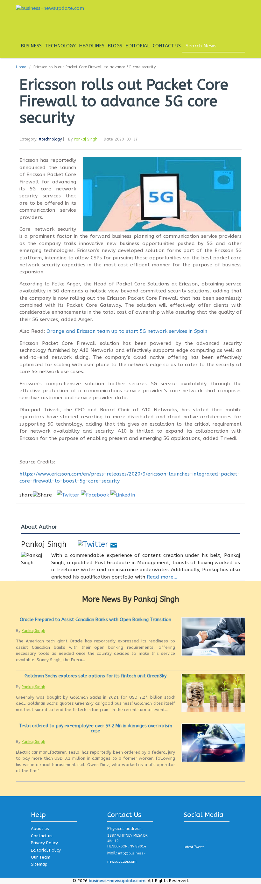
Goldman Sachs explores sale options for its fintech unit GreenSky (95, 676)
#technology (50, 139)
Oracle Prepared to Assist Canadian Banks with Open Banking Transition (95, 619)
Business (31, 46)
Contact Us (167, 46)
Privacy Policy (44, 842)
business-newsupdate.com (117, 880)
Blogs (115, 46)
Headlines (91, 46)
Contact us (42, 835)
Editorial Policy (46, 850)
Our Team (40, 857)
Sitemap (39, 864)
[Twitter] (93, 544)
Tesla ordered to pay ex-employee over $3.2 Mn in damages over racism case (95, 728)
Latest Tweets (194, 847)
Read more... (162, 577)
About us (40, 828)
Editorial (137, 46)
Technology (60, 46)
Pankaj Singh (85, 139)
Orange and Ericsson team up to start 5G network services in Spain (126, 331)
